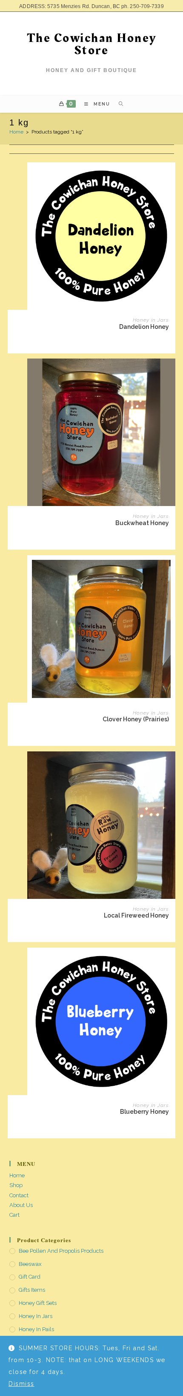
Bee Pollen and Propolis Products (61, 1251)
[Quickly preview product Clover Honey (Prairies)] (171, 570)
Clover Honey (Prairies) (136, 719)
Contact (19, 1195)
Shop (16, 1185)
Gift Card (29, 1277)
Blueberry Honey (144, 1111)
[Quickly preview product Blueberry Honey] (171, 962)
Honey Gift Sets (38, 1303)
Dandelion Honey (144, 326)
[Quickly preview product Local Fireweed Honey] (171, 766)
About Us (21, 1205)
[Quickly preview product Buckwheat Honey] (171, 373)
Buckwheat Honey (142, 523)
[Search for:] (118, 104)
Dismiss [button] (21, 1383)
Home (16, 132)
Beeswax (30, 1264)
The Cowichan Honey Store (92, 44)
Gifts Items (32, 1290)
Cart (14, 1215)
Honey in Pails (36, 1329)
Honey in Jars (151, 320)
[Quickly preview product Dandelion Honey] (171, 177)
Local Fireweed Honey (136, 915)
